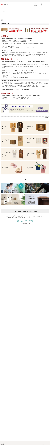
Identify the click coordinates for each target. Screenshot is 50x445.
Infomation (14, 11)
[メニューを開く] (47, 4)
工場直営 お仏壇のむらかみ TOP (6, 11)
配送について (4, 20)
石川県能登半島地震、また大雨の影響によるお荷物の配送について (25, 1)
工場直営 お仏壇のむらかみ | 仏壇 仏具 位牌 (5, 4)
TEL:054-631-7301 (25, 221)
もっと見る (44, 444)
